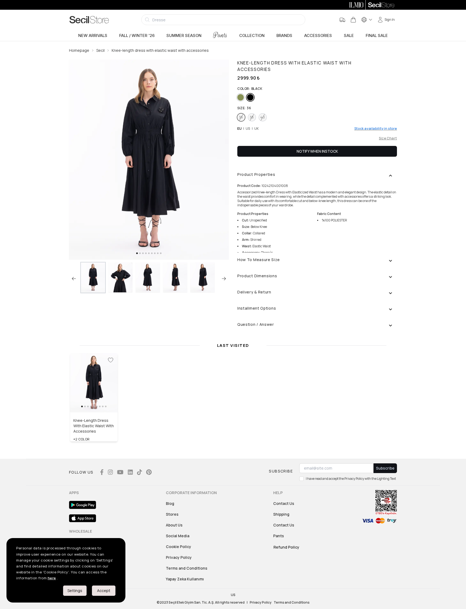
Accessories (318, 35)
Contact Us (283, 503)
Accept (103, 590)
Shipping (281, 514)
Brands (284, 35)
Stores (172, 514)
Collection (252, 35)
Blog (170, 503)
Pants (220, 35)
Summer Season (183, 35)
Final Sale (377, 35)
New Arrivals (92, 35)
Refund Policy (286, 547)
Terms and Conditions (186, 568)
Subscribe (385, 468)
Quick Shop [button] (93, 401)
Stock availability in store (375, 128)
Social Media (177, 535)
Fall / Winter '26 (137, 35)
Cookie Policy (178, 546)
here (52, 578)
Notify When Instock (317, 151)
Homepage (79, 50)
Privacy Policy (179, 557)
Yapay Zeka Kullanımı (185, 578)
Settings (74, 590)
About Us (174, 525)
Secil (100, 50)
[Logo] (89, 20)
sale (349, 35)
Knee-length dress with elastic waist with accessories (160, 50)
